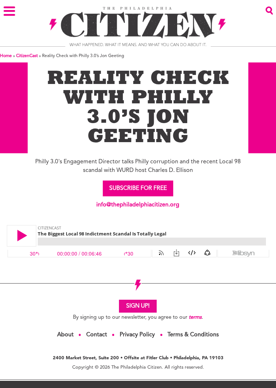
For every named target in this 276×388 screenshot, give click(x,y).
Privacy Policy (137, 335)
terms (195, 317)
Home (6, 56)
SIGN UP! (138, 306)
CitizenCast (27, 56)
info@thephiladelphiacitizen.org (137, 205)
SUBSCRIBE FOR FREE (138, 188)
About (65, 335)
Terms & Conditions (193, 335)
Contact (96, 335)
